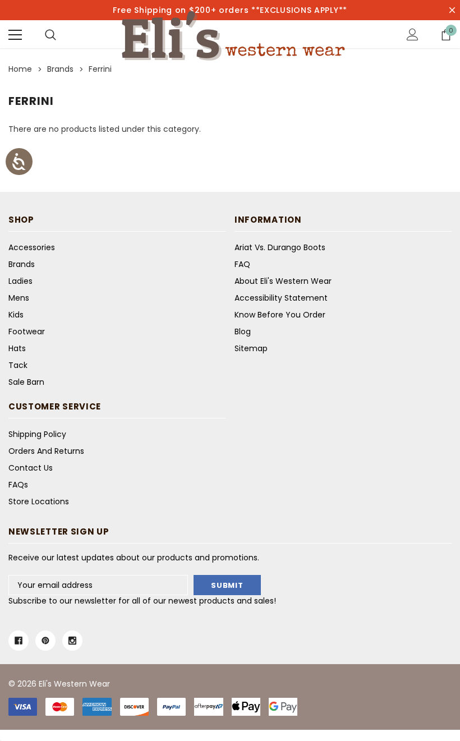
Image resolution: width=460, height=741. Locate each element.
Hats (17, 348)
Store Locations (38, 501)
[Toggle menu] (15, 35)
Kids (16, 314)
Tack (17, 365)
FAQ (242, 264)
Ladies (20, 281)
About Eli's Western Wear (283, 281)
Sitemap (251, 348)
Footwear (26, 331)
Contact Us (30, 467)
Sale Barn (26, 382)
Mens (18, 297)
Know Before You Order (279, 314)
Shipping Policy (37, 434)
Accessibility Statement (281, 297)
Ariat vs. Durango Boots (279, 247)
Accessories (31, 247)
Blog (242, 331)
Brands (21, 264)
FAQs (18, 484)
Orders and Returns (46, 451)
